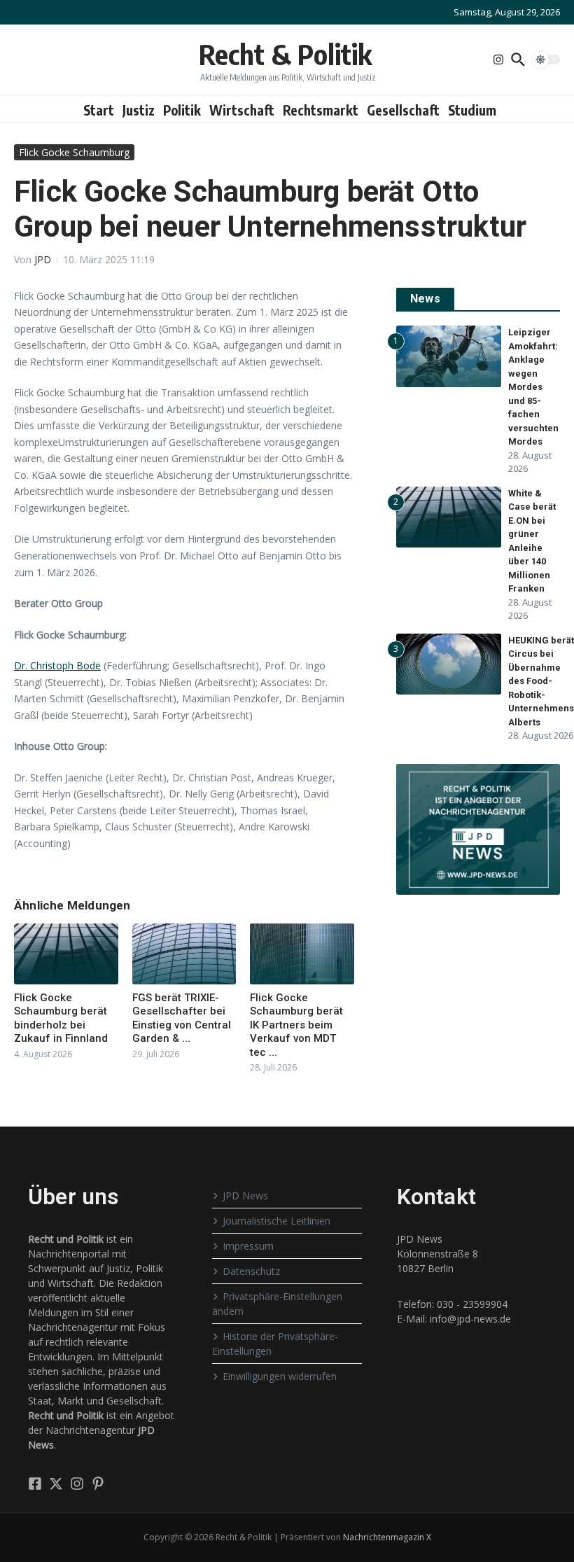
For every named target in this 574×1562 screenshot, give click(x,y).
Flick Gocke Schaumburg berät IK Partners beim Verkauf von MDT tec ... (296, 1025)
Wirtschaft (241, 110)
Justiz (138, 110)
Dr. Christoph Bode (57, 665)
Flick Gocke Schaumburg (74, 152)
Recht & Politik (285, 53)
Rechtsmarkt (320, 110)
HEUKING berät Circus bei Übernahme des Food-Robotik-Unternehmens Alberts (541, 681)
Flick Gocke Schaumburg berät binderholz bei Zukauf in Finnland (61, 1018)
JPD (42, 259)
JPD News (245, 1195)
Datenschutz (251, 1271)
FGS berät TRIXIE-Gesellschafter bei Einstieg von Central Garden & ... (181, 1018)
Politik (182, 110)
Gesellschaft (403, 110)
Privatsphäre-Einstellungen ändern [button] (277, 1304)
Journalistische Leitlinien (276, 1220)
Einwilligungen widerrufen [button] (280, 1376)
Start (98, 110)
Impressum (248, 1246)
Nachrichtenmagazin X (387, 1537)
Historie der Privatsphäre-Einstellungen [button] (275, 1344)
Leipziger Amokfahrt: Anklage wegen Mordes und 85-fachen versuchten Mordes (533, 387)
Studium (472, 110)
